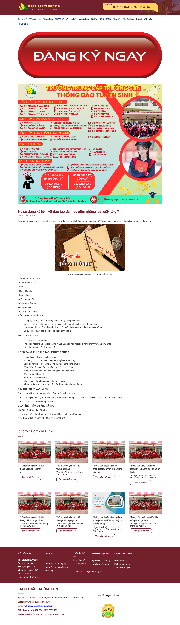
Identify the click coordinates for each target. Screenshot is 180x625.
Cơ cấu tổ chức (24, 573)
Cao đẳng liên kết (80, 564)
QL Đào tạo (24, 24)
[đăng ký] (90, 82)
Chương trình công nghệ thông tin (87, 571)
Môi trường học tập (26, 567)
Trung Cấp (48, 19)
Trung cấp (48, 553)
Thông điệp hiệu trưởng (28, 560)
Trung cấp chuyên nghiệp (55, 563)
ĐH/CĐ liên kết (61, 19)
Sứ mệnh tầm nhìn (26, 563)
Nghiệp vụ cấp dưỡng (101, 560)
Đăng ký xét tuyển (144, 19)
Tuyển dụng (128, 19)
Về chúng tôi (35, 19)
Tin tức (94, 19)
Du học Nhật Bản (121, 560)
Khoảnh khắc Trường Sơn (29, 577)
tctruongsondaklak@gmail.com (38, 606)
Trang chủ (22, 19)
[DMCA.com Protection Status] (108, 618)
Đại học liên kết (79, 560)
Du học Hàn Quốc (122, 564)
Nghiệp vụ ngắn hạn (80, 19)
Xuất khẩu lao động (122, 568)
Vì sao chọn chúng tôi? (28, 570)
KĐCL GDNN (105, 19)
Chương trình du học (123, 554)
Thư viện (117, 19)
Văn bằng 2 (49, 571)
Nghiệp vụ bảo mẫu (100, 564)
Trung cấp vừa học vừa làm (56, 567)
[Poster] (90, 203)
